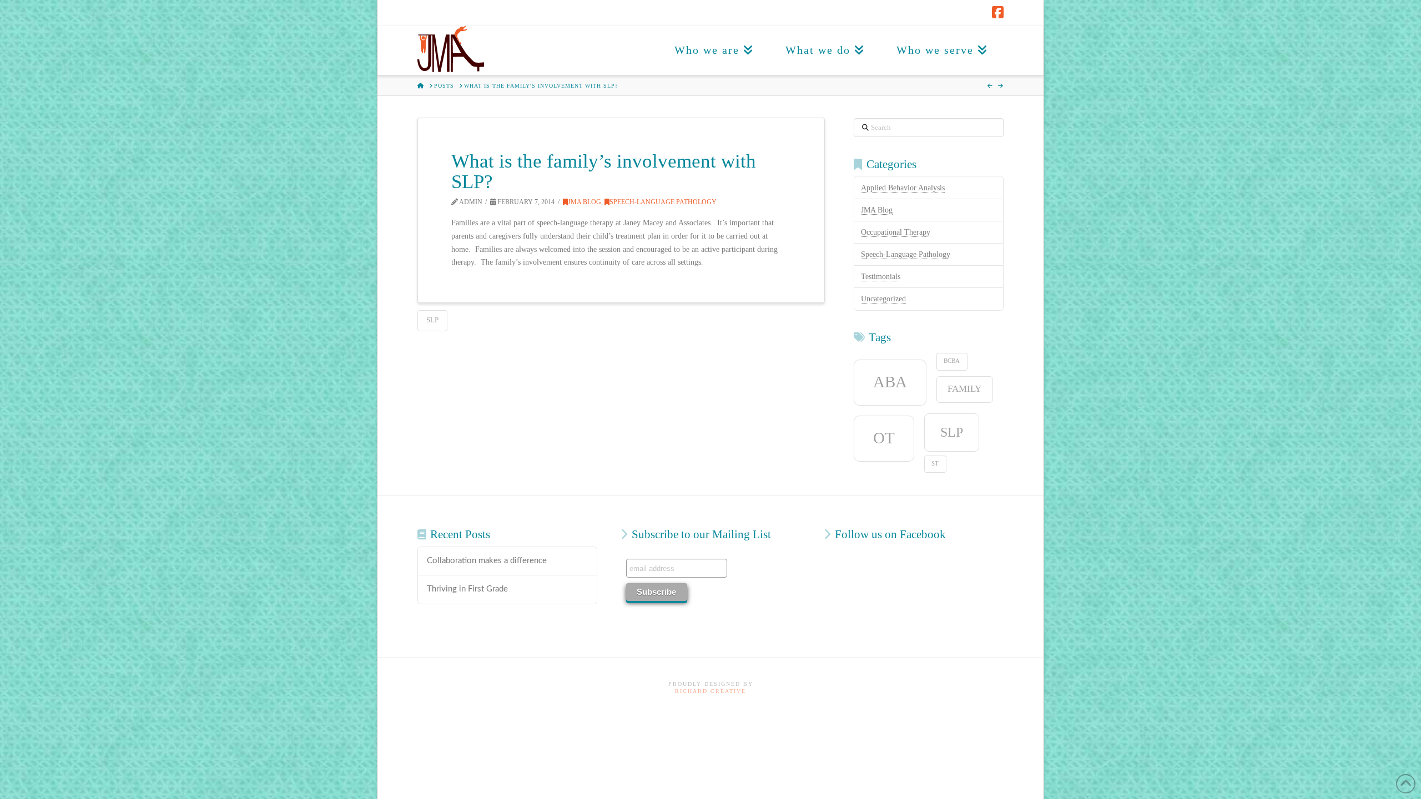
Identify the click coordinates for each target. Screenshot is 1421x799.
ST (935, 464)
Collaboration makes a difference (487, 561)
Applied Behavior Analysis (903, 188)
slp (432, 320)
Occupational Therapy (895, 232)
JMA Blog (584, 202)
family (964, 388)
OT (884, 438)
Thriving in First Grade (467, 589)
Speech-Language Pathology (663, 202)
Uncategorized (883, 299)
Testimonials (880, 276)
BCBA (952, 361)
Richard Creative (710, 691)
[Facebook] (998, 12)
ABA (890, 382)
